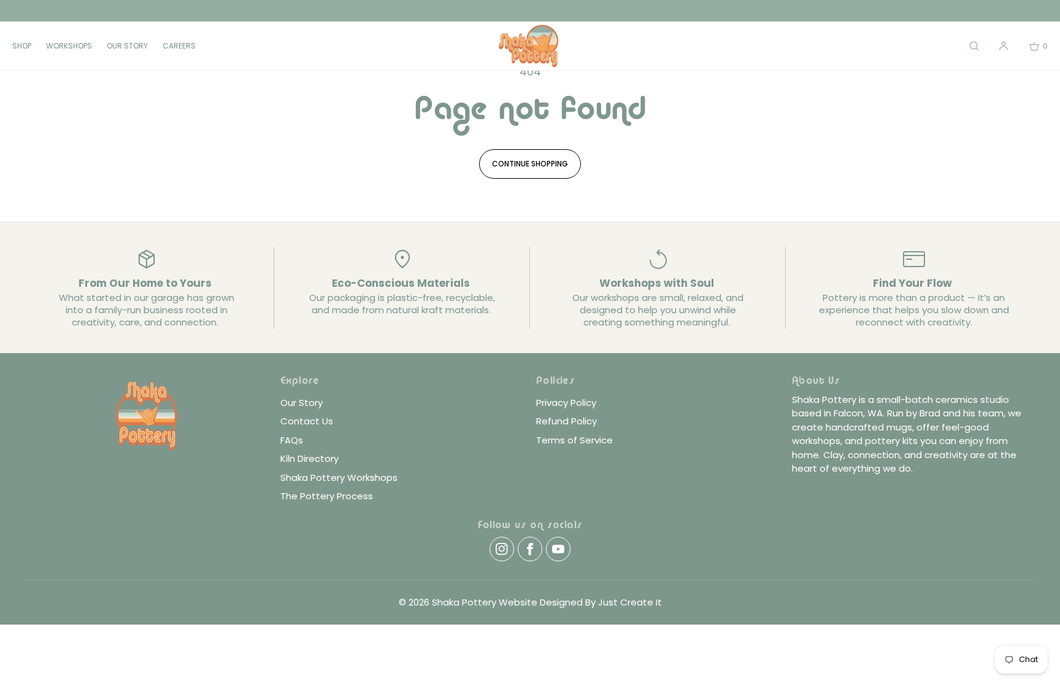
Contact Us (306, 421)
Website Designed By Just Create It (580, 602)
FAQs (291, 440)
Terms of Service (574, 440)
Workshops (69, 46)
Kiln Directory (309, 458)
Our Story (127, 46)
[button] (974, 45)
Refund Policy (566, 421)
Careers (179, 46)
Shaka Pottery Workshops (339, 477)
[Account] (1003, 45)
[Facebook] (530, 549)
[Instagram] (502, 549)
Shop (21, 46)
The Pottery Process (326, 495)
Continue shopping (530, 163)
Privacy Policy (566, 402)
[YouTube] (558, 549)
